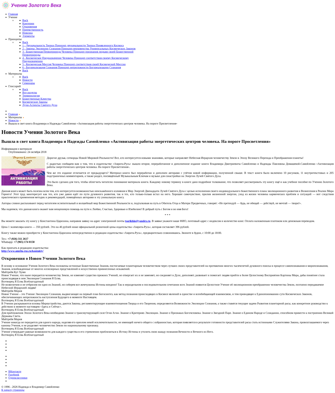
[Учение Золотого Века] (31, 8)
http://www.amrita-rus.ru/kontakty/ (22, 251)
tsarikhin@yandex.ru (137, 221)
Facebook (13, 374)
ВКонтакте (14, 371)
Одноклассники (17, 377)
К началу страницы (12, 389)
